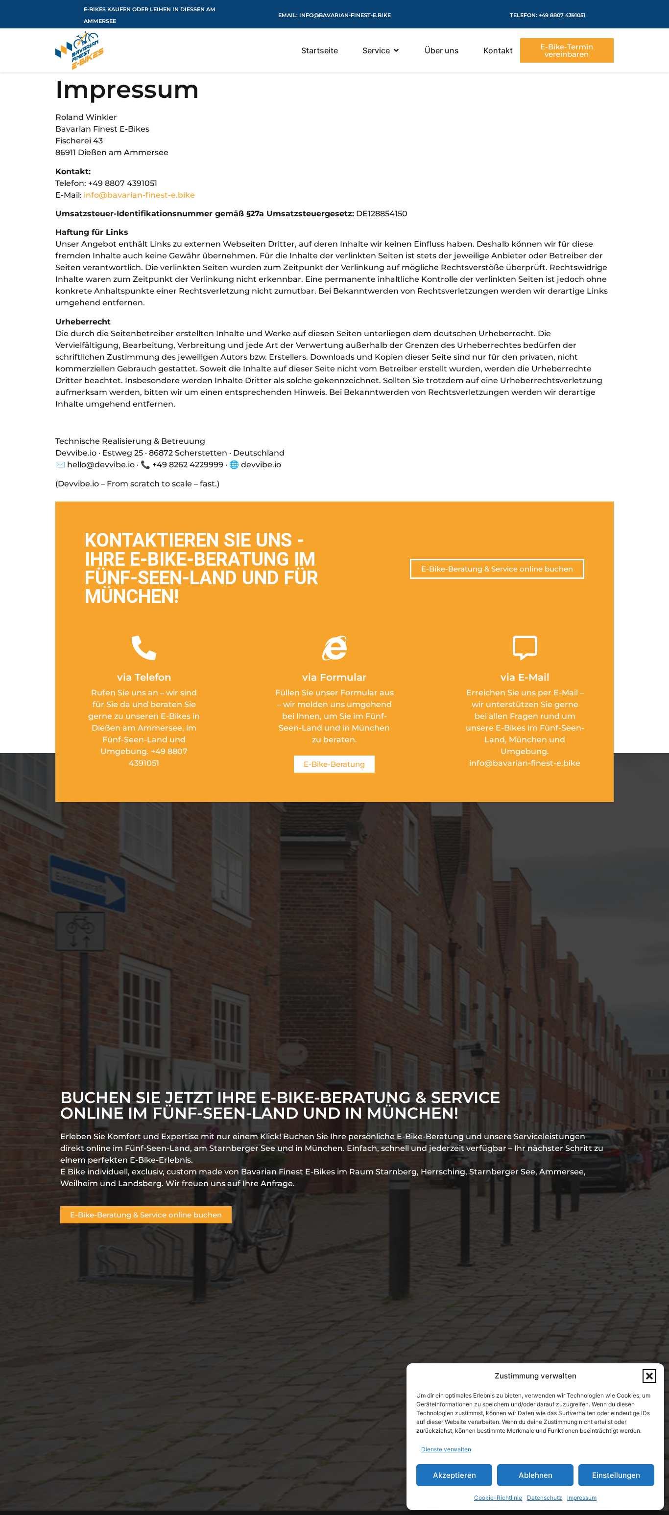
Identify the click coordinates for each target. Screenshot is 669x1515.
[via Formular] (334, 648)
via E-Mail (525, 677)
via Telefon (144, 677)
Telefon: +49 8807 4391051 (547, 15)
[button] (649, 1376)
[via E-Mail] (525, 648)
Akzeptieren (454, 1475)
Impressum (582, 1497)
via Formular (334, 677)
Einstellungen (616, 1475)
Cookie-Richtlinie (498, 1497)
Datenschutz (544, 1497)
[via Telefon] (144, 648)
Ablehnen (535, 1475)
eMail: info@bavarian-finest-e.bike (334, 15)
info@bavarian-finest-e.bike (139, 195)
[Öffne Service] (396, 50)
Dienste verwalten (446, 1449)
